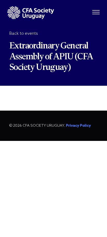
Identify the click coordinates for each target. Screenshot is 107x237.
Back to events (23, 33)
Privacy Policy (78, 126)
